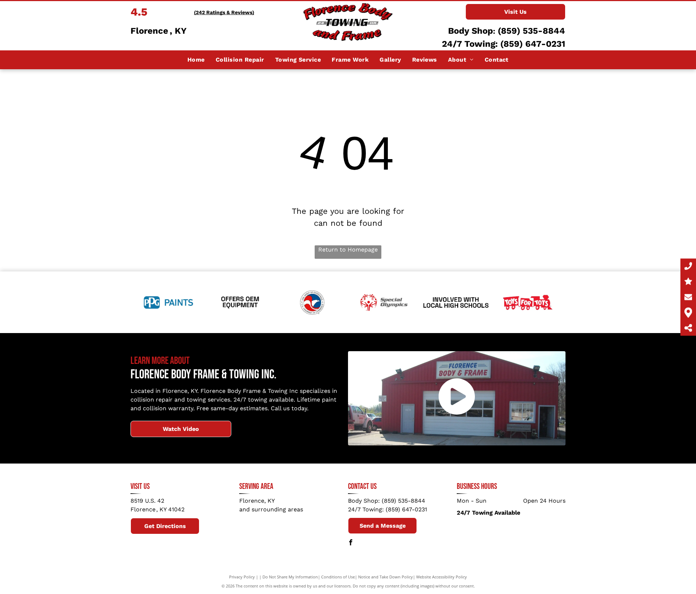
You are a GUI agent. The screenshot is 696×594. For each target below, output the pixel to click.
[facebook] (351, 543)
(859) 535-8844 (531, 31)
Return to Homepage (348, 249)
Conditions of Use (338, 577)
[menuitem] (196, 60)
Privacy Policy (242, 577)
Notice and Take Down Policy (385, 577)
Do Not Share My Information (290, 577)
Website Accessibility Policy (441, 577)
